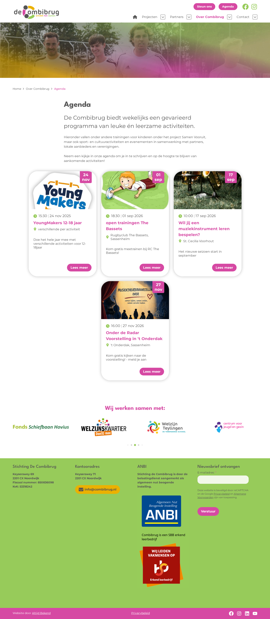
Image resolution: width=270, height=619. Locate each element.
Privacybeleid (222, 493)
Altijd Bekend (41, 613)
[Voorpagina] (135, 17)
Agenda (228, 6)
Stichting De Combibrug (38, 12)
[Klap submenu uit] (162, 17)
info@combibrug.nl (100, 489)
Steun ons (204, 6)
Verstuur (208, 511)
